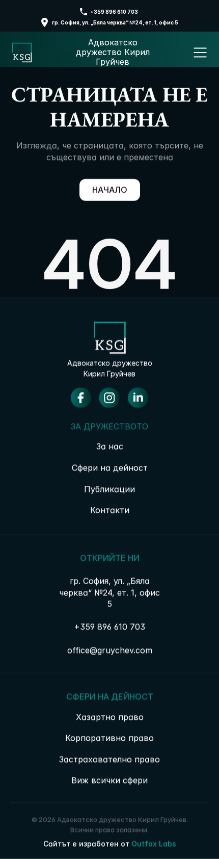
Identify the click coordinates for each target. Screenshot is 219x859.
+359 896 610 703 (114, 12)
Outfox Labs (153, 843)
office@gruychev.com (109, 650)
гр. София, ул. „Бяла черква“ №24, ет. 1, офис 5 (115, 22)
